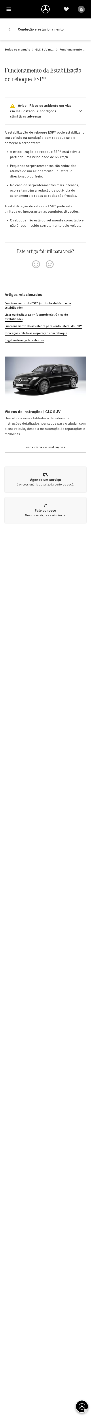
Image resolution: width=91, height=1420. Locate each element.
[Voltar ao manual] (11, 29)
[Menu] (9, 9)
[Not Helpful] (50, 264)
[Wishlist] (66, 9)
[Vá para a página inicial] (45, 9)
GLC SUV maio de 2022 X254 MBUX (44, 49)
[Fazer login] (81, 9)
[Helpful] (36, 264)
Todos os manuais (17, 49)
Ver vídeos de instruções (45, 447)
